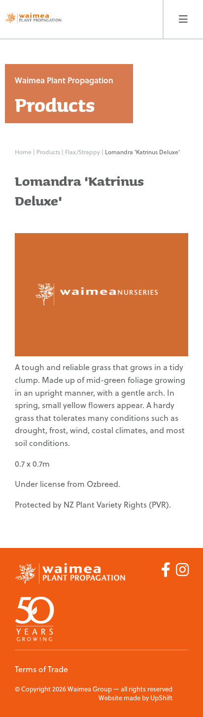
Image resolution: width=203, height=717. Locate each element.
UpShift (161, 697)
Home (23, 152)
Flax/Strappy (83, 152)
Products (49, 152)
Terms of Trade (41, 669)
